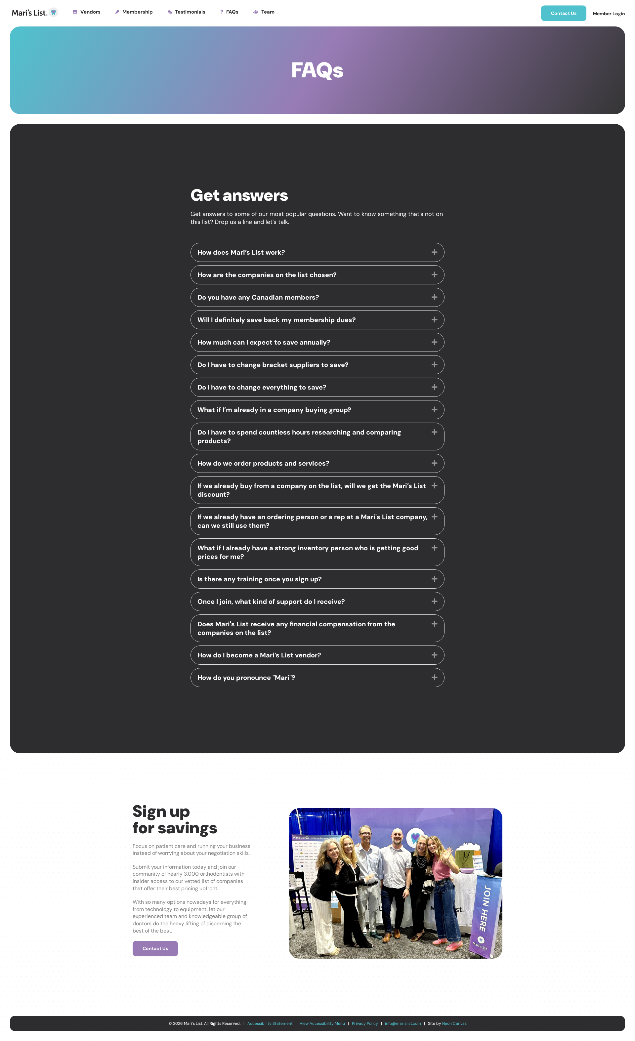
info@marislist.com (403, 1023)
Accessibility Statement (270, 1023)
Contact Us (563, 13)
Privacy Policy (365, 1023)
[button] (435, 252)
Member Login (609, 14)
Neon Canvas (454, 1023)
